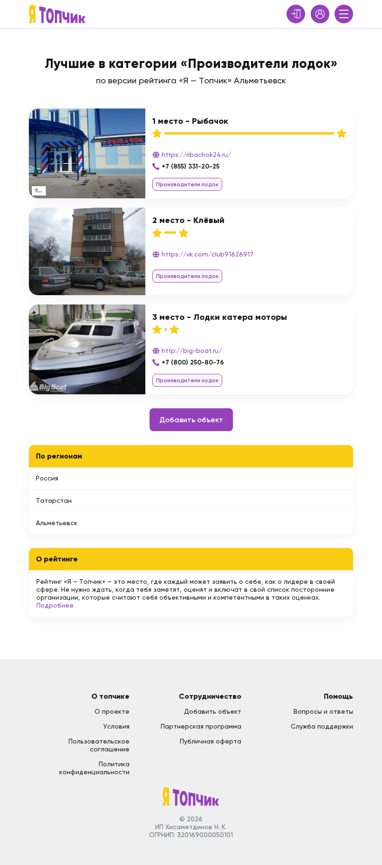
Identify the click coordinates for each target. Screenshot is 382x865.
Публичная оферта (210, 741)
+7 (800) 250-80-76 (193, 362)
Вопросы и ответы (323, 711)
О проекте (112, 711)
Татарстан (54, 500)
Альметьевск (56, 523)
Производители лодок (187, 184)
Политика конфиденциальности (94, 768)
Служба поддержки (322, 726)
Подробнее (55, 605)
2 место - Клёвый (188, 220)
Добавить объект (191, 419)
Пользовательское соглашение (99, 745)
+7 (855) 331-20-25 (190, 166)
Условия (116, 726)
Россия (47, 478)
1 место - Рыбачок (190, 121)
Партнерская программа (201, 726)
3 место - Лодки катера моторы (219, 317)
